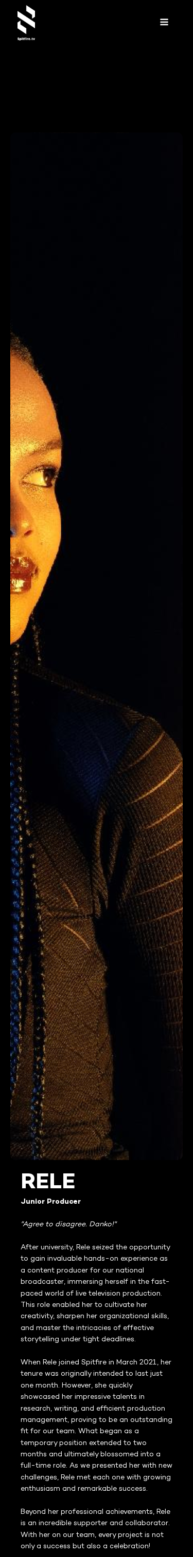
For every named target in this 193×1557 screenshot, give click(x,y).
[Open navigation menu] (164, 22)
